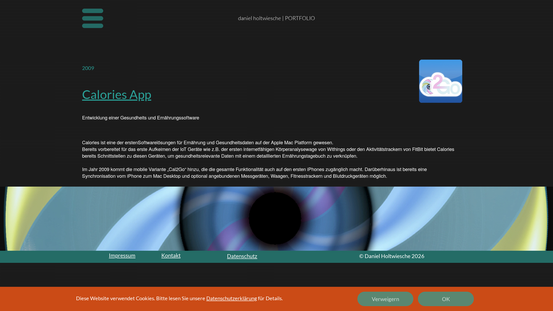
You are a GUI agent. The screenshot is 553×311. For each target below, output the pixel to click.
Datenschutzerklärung (231, 298)
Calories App (116, 94)
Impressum (122, 255)
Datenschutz (242, 256)
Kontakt (171, 255)
